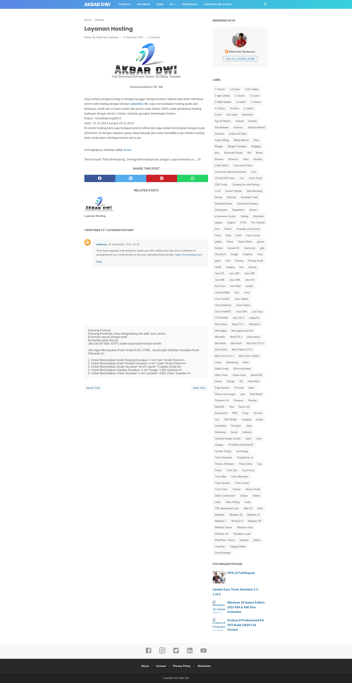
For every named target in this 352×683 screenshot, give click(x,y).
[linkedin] (189, 653)
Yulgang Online (238, 546)
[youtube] (203, 653)
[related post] (98, 204)
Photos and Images (225, 394)
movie (218, 362)
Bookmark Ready (233, 152)
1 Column (220, 89)
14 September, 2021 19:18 (123, 244)
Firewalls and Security (248, 229)
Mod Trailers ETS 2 (242, 349)
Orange (230, 381)
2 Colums (255, 95)
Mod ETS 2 (236, 337)
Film (217, 229)
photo (251, 387)
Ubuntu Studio (252, 489)
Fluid (228, 235)
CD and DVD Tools (225, 178)
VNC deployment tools (227, 508)
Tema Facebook (223, 457)
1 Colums (235, 89)
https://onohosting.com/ (188, 254)
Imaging (230, 267)
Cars (253, 172)
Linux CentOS (222, 299)
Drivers (253, 210)
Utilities (256, 495)
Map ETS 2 (238, 324)
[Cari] (265, 5)
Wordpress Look (242, 533)
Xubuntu (244, 540)
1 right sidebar (222, 95)
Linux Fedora (243, 305)
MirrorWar (220, 337)
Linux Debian (241, 299)
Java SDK (234, 279)
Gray (260, 254)
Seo (217, 419)
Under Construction (225, 495)
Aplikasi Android (256, 127)
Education (258, 216)
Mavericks (254, 324)
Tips (259, 464)
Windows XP (221, 533)
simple (259, 419)
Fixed (218, 235)
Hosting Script (255, 260)
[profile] (240, 46)
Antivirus (238, 127)
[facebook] (99, 178)
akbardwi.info (139, 103)
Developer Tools (249, 197)
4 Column (220, 108)
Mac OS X (238, 317)
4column (234, 108)
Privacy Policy (182, 665)
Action (218, 114)
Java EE (219, 273)
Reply (99, 261)
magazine (254, 317)
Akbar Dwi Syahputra (107, 37)
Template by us (245, 457)
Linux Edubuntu (223, 305)
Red (232, 406)
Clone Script (255, 178)
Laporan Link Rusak (218, 4)
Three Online (245, 464)
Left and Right (222, 292)
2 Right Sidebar (223, 102)
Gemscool (249, 248)
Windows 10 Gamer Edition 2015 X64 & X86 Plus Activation (246, 607)
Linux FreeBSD (223, 311)
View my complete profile (240, 58)
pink (243, 394)
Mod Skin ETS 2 (255, 343)
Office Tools (221, 375)
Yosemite (220, 546)
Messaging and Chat (242, 330)
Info (241, 267)
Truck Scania (242, 483)
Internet (252, 267)
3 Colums (256, 102)
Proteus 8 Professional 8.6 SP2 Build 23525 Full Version (245, 625)
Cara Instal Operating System (230, 172)
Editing (244, 216)
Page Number (222, 387)
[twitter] (130, 178)
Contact (161, 665)
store (258, 438)
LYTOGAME (221, 317)
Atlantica (219, 133)
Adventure (247, 114)
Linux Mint (241, 311)
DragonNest (238, 210)
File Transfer (258, 222)
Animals (252, 121)
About (145, 665)
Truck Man (220, 476)
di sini (127, 149)
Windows (219, 514)
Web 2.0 (248, 508)
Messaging (220, 330)
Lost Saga (257, 311)
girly (262, 248)
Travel (218, 470)
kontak (249, 286)
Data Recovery (255, 191)
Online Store (239, 375)
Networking (232, 362)
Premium (238, 400)
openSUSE (257, 375)
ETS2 (243, 222)
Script (245, 413)
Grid (228, 260)
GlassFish (220, 254)
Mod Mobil (220, 343)
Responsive (221, 413)
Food (238, 235)
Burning (258, 159)
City (242, 178)
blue (217, 152)
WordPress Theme (225, 540)
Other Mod (253, 381)
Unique (243, 495)
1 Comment (154, 37)
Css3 (217, 191)
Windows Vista (245, 527)
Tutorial (124, 4)
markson (101, 244)
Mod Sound (221, 349)
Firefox (228, 229)
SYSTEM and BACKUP (240, 444)
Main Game (221, 324)
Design (218, 197)
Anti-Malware (222, 127)
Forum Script (253, 235)
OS (171, 4)
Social (234, 432)
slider (249, 425)
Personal (239, 387)
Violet (248, 502)
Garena (219, 248)
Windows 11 (253, 514)
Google (234, 254)
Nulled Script (221, 368)
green (218, 260)
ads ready (232, 114)
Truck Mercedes (239, 476)
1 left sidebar (252, 89)
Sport (248, 438)
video (218, 502)
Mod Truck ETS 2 (224, 356)
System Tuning (223, 451)
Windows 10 (235, 514)
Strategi (219, 444)
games (260, 241)
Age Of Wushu (222, 121)
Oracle (218, 381)
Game (160, 4)
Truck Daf (231, 470)
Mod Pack (236, 343)
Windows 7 (220, 521)
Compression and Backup (245, 184)
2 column (240, 95)
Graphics (248, 254)
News (246, 362)
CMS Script (221, 184)
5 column (249, 108)
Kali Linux (220, 286)
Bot (249, 152)
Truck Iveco (248, 470)
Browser (219, 159)
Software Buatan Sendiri (228, 438)
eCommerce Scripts (225, 216)
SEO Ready (230, 419)
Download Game (223, 203)
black (256, 140)
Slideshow (220, 432)
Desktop (231, 197)
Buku (246, 159)
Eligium (231, 222)
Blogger (219, 146)
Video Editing (232, 502)
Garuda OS (233, 248)
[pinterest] (161, 178)
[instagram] (162, 653)
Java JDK (234, 273)
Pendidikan (190, 4)
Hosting (239, 260)
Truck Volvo (221, 489)
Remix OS (244, 406)
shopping (246, 419)
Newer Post (93, 387)
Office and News (242, 368)
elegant (219, 222)
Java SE (249, 279)
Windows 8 (237, 521)
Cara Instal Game (242, 165)
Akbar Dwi (97, 4)
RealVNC (220, 406)
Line (237, 292)
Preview (252, 400)
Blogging (256, 146)
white (260, 508)
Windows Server (223, 527)
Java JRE (249, 273)
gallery (218, 241)
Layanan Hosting (95, 215)
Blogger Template (237, 146)
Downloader (221, 210)
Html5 (218, 267)
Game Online (245, 241)
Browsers (233, 159)
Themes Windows (224, 464)
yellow (256, 540)
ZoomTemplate (223, 552)
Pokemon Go (222, 400)
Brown (259, 152)
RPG (234, 413)
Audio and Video (238, 133)
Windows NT (254, 521)
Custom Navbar (233, 191)
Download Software (247, 203)
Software (143, 4)
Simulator (236, 425)
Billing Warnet (241, 140)
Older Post (199, 387)
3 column (241, 102)
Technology (242, 451)
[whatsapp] (192, 178)
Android (239, 121)
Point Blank (256, 394)
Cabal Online (221, 165)
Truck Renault (222, 483)
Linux (247, 292)
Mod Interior (253, 337)
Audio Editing (222, 140)
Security (258, 413)
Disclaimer (204, 665)
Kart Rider (235, 286)
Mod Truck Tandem (249, 356)
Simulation (220, 425)
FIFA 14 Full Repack (241, 573)
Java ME (219, 279)
